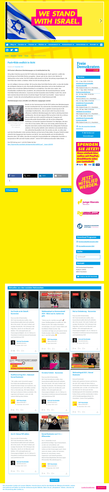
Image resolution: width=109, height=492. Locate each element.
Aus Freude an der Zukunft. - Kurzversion (20, 313)
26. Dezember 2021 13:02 (83, 406)
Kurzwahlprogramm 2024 (86, 246)
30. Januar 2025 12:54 (21, 466)
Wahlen (41, 44)
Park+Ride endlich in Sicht (21, 62)
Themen (31, 44)
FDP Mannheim (52, 339)
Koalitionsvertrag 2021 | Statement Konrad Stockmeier (22, 376)
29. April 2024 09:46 (51, 343)
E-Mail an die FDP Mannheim (88, 276)
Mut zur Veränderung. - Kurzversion (84, 311)
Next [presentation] (100, 21)
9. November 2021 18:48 (52, 468)
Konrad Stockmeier (23, 341)
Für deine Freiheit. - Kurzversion (52, 373)
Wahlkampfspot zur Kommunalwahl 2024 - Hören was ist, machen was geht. (53, 314)
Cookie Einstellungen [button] (88, 487)
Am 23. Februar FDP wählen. (20, 434)
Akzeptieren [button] (101, 487)
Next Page (65, 190)
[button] (53, 41)
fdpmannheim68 (52, 341)
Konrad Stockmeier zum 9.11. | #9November (52, 435)
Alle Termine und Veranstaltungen (88, 134)
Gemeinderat (53, 44)
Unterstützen (81, 44)
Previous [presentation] (8, 21)
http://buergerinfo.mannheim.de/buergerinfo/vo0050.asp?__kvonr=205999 (30, 144)
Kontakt (93, 44)
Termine (21, 44)
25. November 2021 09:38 (22, 404)
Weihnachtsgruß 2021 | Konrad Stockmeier (83, 374)
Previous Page (12, 190)
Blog (12, 44)
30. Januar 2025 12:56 (21, 345)
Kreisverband (67, 44)
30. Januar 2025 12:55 (82, 343)
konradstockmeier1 (22, 343)
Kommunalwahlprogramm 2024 (88, 242)
